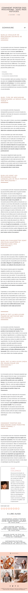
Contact (25, 588)
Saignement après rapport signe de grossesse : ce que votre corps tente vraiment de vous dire (14, 520)
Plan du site (6, 589)
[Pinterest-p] (15, 586)
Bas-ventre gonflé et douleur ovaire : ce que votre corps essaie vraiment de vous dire (14, 528)
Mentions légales (18, 588)
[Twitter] (12, 586)
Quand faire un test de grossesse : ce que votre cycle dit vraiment (14, 536)
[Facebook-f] (10, 586)
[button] (25, 28)
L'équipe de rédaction (19, 589)
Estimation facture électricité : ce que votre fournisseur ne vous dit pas (14, 542)
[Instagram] (18, 586)
